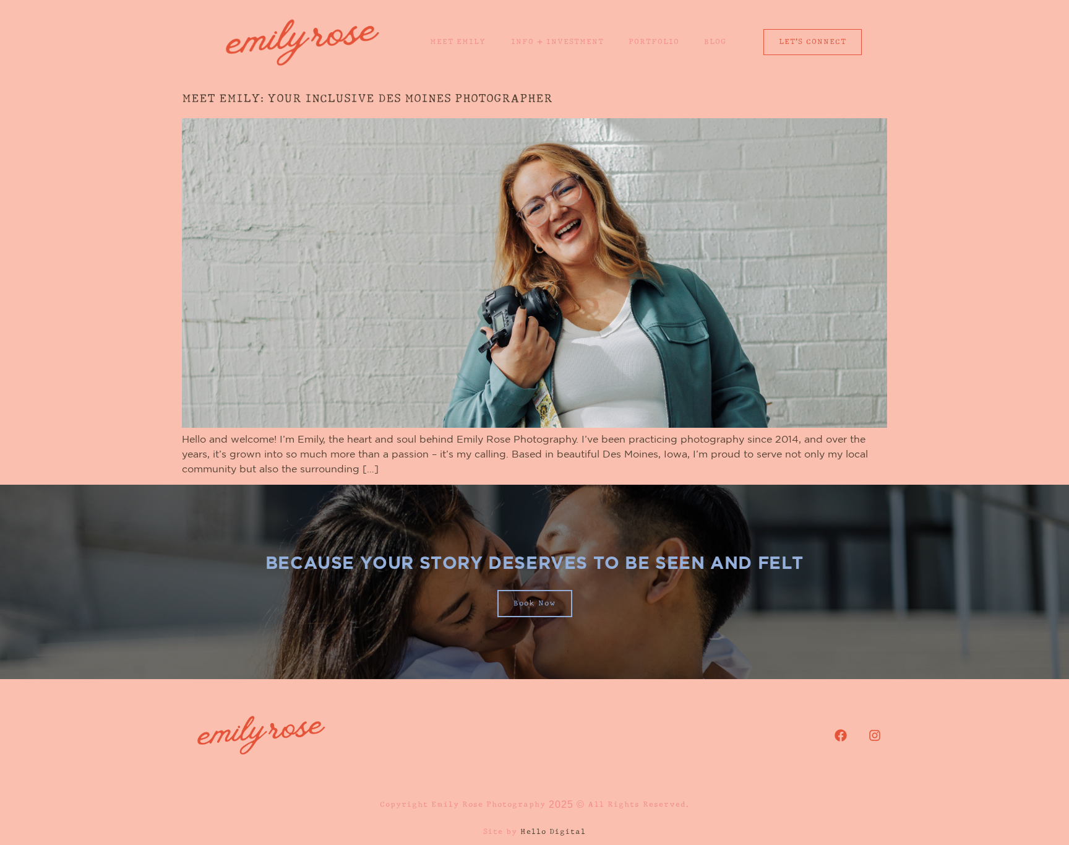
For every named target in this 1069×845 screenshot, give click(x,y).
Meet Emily (458, 42)
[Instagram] (874, 735)
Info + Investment (557, 42)
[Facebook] (840, 735)
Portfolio (654, 42)
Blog (715, 42)
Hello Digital (553, 832)
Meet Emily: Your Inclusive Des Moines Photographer (367, 99)
